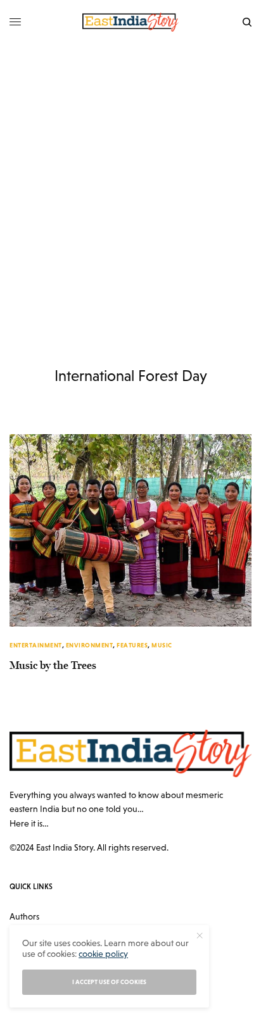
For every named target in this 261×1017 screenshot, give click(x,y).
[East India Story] (130, 22)
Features (132, 645)
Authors (24, 916)
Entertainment (36, 645)
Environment (89, 645)
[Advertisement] (130, 181)
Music (161, 645)
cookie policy (103, 954)
